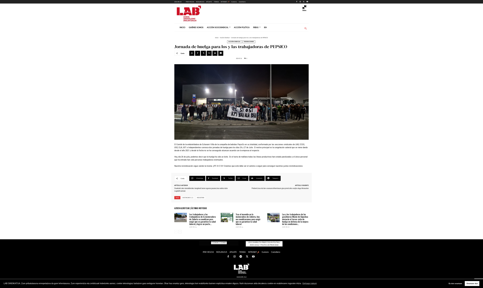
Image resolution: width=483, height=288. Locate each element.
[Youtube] (307, 1)
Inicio (216, 38)
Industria (200, 198)
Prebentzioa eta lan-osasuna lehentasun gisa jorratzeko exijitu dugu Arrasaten (280, 188)
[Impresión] (214, 53)
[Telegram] (220, 53)
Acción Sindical (225, 38)
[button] (306, 29)
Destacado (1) (188, 198)
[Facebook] (296, 1)
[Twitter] (303, 1)
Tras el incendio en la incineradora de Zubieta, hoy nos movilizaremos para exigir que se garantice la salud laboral (248, 219)
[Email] (209, 53)
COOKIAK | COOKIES (219, 243)
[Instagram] (300, 1)
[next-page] (180, 231)
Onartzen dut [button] (472, 283)
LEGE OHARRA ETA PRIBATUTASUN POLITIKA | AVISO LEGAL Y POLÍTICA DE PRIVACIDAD (264, 244)
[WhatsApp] (191, 53)
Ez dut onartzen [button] (455, 283)
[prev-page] (175, 231)
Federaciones (249, 41)
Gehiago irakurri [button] (309, 283)
